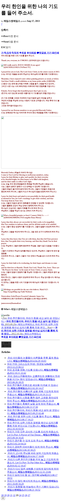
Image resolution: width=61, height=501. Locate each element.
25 (23, 495)
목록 (6, 344)
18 (2, 495)
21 (11, 495)
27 (29, 495)
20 (8, 495)
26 (26, 495)
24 (20, 495)
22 (14, 495)
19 (5, 495)
